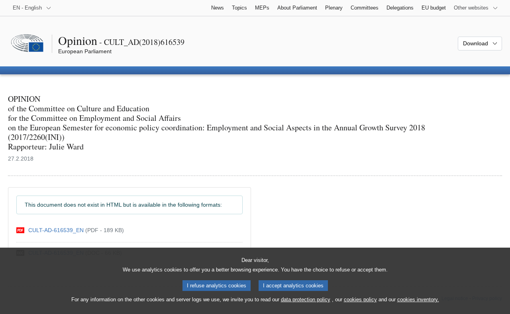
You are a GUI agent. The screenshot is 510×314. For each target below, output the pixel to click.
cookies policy (360, 299)
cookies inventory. (418, 299)
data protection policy (305, 299)
